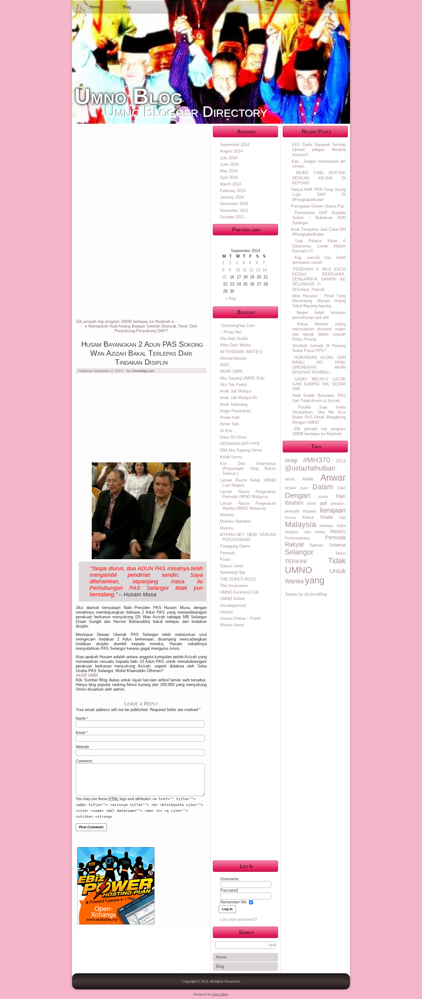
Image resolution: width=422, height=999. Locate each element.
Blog (127, 7)
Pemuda (227, 553)
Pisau (225, 559)
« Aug (230, 298)
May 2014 (229, 171)
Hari (341, 496)
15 (224, 277)
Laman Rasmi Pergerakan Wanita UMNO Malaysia (248, 506)
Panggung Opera (235, 546)
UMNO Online (232, 598)
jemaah (292, 510)
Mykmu (226, 528)
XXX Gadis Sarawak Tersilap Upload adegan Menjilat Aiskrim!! (319, 149)
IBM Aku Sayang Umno (241, 450)
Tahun (340, 553)
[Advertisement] (122, 220)
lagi (343, 517)
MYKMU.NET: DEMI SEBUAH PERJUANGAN (248, 537)
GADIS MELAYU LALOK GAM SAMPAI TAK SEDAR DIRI (319, 384)
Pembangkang (297, 538)
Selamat (337, 544)
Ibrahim (294, 503)
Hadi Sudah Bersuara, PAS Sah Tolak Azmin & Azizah (319, 398)
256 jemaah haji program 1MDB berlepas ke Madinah (123, 321)
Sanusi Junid (231, 566)
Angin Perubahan (235, 411)
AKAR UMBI (87, 675)
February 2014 (233, 190)
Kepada (309, 511)
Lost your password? (238, 919)
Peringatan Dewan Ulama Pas (317, 206)
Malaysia (300, 524)
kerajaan (333, 510)
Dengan (297, 495)
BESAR (290, 488)
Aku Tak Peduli (233, 384)
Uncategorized (233, 605)
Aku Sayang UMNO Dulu (242, 378)
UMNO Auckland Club (239, 592)
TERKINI (296, 561)
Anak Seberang (233, 404)
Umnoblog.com (143, 371)
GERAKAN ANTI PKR (240, 443)
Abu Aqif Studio (234, 338)
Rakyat (294, 544)
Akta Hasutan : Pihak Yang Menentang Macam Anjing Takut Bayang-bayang (319, 301)
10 (238, 270)
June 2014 (229, 164)
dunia (323, 497)
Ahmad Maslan (233, 358)
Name (82, 718)
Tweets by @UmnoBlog (306, 594)
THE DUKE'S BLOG (238, 579)
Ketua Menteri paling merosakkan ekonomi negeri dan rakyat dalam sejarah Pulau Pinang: (319, 331)
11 (245, 270)
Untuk (338, 571)
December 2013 (234, 203)
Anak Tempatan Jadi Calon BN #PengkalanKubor (318, 232)
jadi (323, 503)
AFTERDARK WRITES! (241, 351)
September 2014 (234, 144)
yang (314, 580)
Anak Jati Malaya (235, 391)
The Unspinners (234, 585)
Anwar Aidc (230, 417)
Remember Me (233, 902)
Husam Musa (140, 594)
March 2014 (230, 184)
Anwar (333, 477)
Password (229, 890)
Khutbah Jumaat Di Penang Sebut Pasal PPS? (319, 348)
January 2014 (232, 197)
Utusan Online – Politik (240, 618)
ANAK (308, 479)
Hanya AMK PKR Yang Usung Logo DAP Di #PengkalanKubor (318, 194)
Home (95, 7)
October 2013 (232, 217)
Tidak (337, 560)
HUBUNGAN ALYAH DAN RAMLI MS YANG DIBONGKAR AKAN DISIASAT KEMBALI (319, 365)
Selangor (299, 552)
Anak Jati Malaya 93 (238, 397)
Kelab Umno (231, 457)
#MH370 (316, 460)
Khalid (326, 517)
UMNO (298, 570)
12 (251, 270)
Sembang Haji (232, 572)
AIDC (225, 364)
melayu (326, 525)
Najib (341, 526)
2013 (341, 460)
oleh (307, 532)
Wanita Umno (232, 625)
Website (82, 747)
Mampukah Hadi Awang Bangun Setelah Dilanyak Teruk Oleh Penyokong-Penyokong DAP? (142, 328)
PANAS (338, 531)
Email (82, 733)
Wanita (294, 581)
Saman (316, 544)
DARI (342, 488)
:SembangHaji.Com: (238, 325)
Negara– (292, 532)
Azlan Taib (229, 424)
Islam (311, 503)
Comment (84, 761)
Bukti (304, 488)
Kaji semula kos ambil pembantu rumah (319, 260)
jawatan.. (338, 503)
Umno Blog (128, 96)
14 (265, 270)
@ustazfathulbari (310, 468)
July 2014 (228, 158)
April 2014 (229, 177)
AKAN (290, 479)
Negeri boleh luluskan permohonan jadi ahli (319, 315)
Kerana (290, 517)
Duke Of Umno (233, 437)
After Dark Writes (235, 345)
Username (229, 879)
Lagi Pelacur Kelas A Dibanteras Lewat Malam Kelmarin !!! (319, 245)
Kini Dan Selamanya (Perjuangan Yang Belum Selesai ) (248, 468)
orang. (320, 532)
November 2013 (234, 210)
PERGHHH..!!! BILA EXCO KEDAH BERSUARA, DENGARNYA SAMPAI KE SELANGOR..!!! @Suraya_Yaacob (319, 279)
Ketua (308, 517)
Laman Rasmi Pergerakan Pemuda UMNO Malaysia (248, 494)
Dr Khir (226, 430)
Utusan (226, 612)
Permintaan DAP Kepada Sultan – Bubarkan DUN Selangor (319, 217)
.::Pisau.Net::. (232, 332)
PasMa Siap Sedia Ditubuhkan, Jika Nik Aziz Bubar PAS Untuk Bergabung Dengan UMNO (319, 415)
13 (258, 270)
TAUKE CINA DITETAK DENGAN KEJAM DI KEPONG (319, 177)
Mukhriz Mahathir (235, 521)
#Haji (291, 460)
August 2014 (231, 151)
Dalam (322, 487)
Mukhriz (227, 514)
